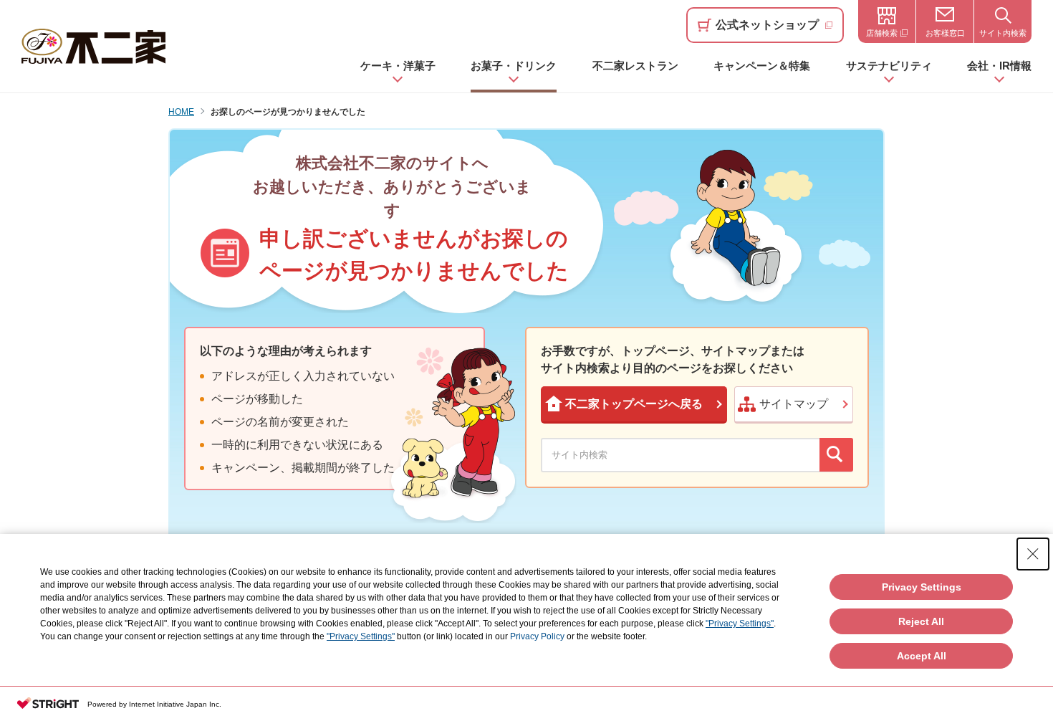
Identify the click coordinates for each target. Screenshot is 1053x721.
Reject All (921, 621)
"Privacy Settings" (740, 624)
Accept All (921, 656)
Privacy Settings (921, 587)
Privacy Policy (537, 636)
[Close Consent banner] (1033, 554)
